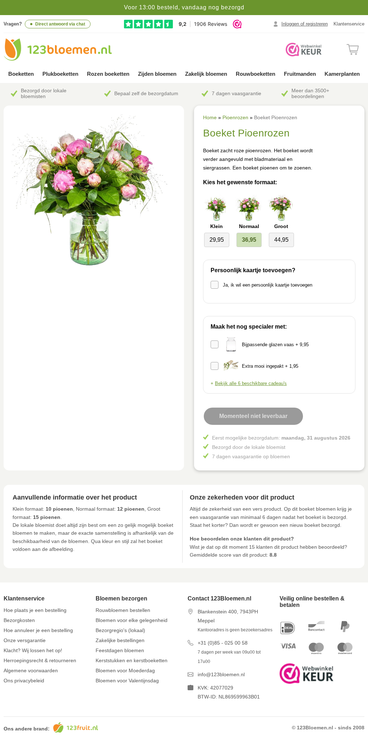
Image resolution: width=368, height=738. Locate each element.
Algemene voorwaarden (31, 670)
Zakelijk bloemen (206, 74)
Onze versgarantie (25, 640)
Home (210, 117)
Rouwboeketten (255, 74)
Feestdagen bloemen (120, 650)
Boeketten (21, 74)
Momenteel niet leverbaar (253, 416)
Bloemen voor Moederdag (125, 670)
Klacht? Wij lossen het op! (33, 650)
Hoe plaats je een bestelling (35, 610)
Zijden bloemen (157, 74)
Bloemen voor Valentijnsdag (127, 680)
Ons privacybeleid (24, 680)
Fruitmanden (300, 74)
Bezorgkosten (19, 620)
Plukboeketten (60, 74)
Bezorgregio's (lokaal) (120, 630)
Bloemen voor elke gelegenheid (131, 620)
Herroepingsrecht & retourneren (40, 660)
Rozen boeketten (108, 74)
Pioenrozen (235, 117)
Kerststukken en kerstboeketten (131, 660)
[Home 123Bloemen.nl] (58, 49)
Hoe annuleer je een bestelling (38, 630)
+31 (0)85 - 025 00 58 (223, 643)
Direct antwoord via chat (60, 24)
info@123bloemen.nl (221, 674)
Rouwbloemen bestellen (123, 610)
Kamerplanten (342, 74)
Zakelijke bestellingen (120, 640)
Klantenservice (349, 24)
